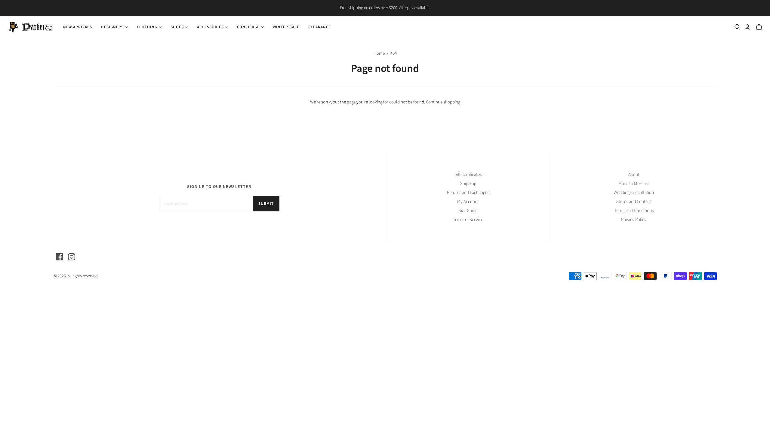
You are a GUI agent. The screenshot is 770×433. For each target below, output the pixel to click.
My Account (468, 201)
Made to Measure (633, 183)
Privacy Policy (633, 219)
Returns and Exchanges (468, 192)
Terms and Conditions (634, 210)
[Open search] (738, 27)
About (633, 174)
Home (379, 53)
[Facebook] (59, 256)
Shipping (468, 183)
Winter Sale (286, 27)
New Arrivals (77, 27)
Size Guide (468, 210)
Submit (266, 203)
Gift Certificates (468, 174)
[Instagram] (71, 256)
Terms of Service (468, 219)
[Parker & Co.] (31, 27)
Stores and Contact (633, 201)
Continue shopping (443, 102)
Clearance (319, 27)
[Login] (747, 27)
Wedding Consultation (634, 192)
